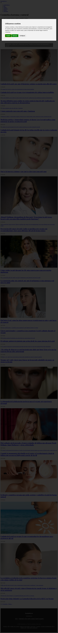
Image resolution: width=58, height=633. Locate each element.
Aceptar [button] (8, 35)
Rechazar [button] (15, 35)
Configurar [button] (22, 35)
